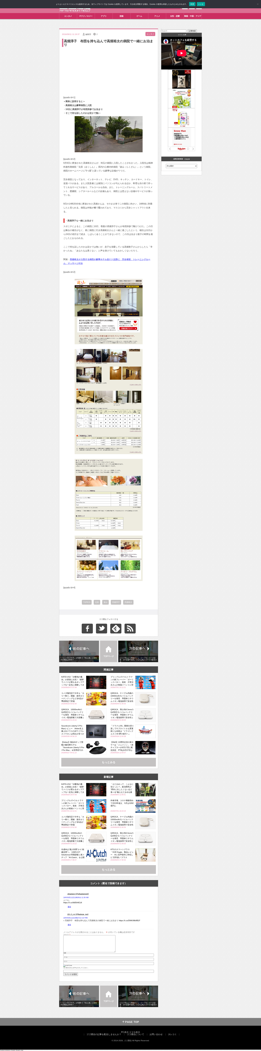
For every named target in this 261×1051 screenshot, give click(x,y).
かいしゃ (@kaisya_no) (77, 914)
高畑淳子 (116, 602)
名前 (64, 953)
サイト (65, 961)
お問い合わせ (156, 1034)
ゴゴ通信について (135, 1034)
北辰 (97, 602)
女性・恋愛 (175, 16)
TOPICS (86, 602)
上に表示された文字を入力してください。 (76, 967)
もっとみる (108, 762)
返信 (69, 907)
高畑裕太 (128, 602)
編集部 (88, 34)
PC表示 (125, 1032)
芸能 (121, 16)
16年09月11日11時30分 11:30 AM (75, 897)
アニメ (157, 16)
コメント (67, 934)
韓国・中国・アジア (192, 16)
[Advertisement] (108, 68)
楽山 (105, 602)
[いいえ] (257, 4)
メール (65, 957)
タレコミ (172, 1034)
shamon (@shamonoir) (78, 894)
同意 (192, 4)
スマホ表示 (134, 1032)
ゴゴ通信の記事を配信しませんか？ (103, 1034)
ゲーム (139, 16)
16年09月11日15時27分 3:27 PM (75, 918)
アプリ (104, 16)
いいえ (201, 4)
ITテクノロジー (86, 16)
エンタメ (68, 16)
